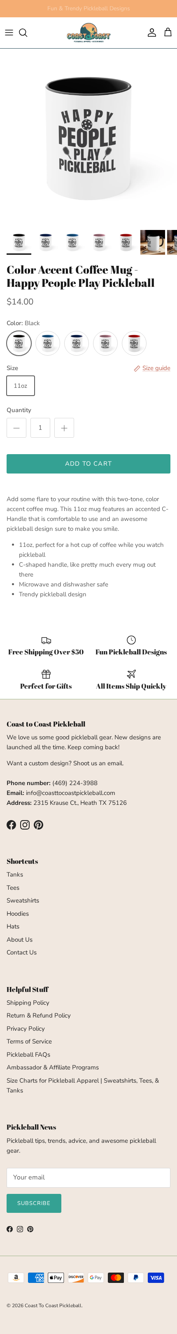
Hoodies (18, 914)
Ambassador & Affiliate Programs (53, 1067)
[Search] (27, 32)
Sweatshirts (23, 900)
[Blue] (47, 343)
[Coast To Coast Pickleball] (88, 32)
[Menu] (9, 32)
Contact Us (22, 952)
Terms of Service (29, 1041)
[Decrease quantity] (16, 428)
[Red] (134, 343)
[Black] (19, 343)
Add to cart (88, 464)
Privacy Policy (26, 1029)
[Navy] (76, 343)
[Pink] (105, 343)
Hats (13, 926)
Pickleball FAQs (28, 1054)
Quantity (19, 410)
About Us (20, 939)
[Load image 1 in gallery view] (88, 137)
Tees (13, 888)
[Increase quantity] (64, 428)
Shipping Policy (28, 1003)
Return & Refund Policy (39, 1015)
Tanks (15, 874)
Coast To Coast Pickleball (53, 1305)
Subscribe (34, 1203)
